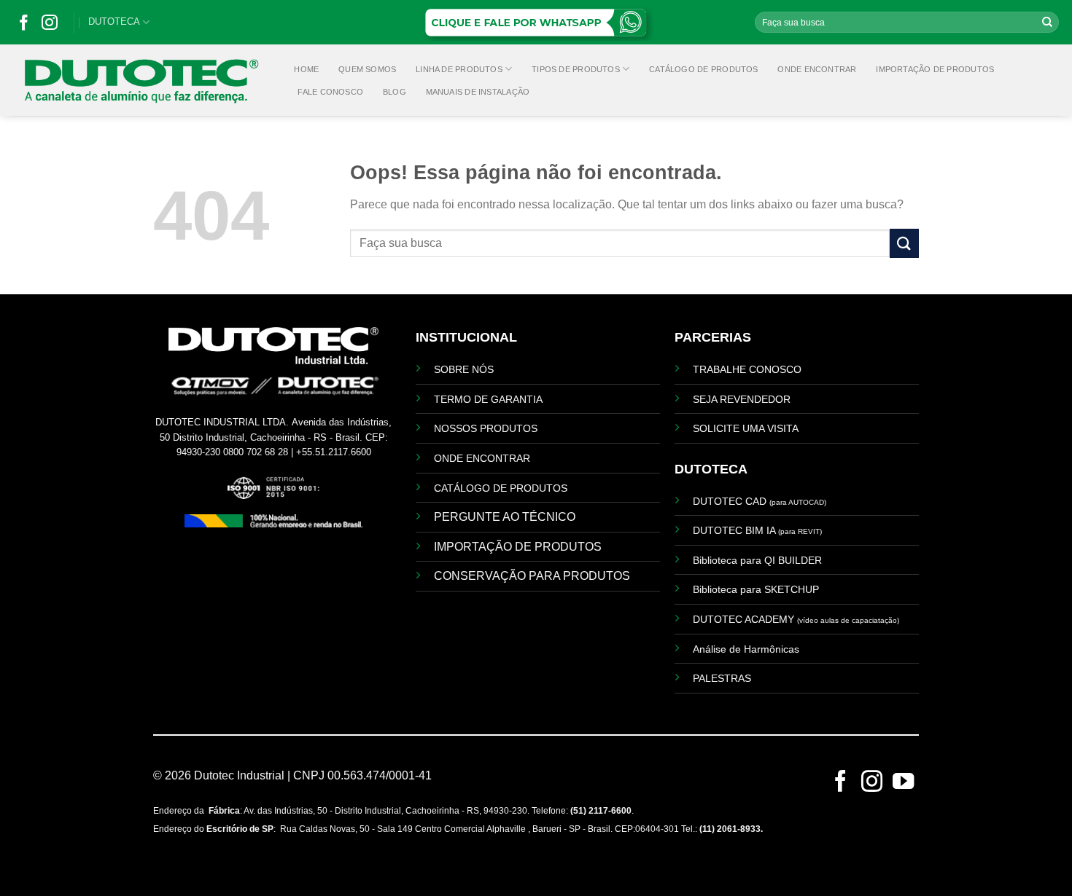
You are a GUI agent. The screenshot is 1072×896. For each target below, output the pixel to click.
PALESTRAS (722, 678)
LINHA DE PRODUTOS (459, 69)
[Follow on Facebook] (24, 26)
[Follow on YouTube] (903, 786)
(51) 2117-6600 (601, 811)
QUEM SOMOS (367, 69)
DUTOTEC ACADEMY (796, 619)
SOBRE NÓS (464, 369)
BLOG (394, 91)
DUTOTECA (114, 21)
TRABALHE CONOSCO (747, 369)
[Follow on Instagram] (49, 26)
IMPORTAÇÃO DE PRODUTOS (935, 69)
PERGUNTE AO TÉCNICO (504, 517)
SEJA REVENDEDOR (742, 399)
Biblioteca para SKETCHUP (756, 589)
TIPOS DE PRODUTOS (576, 69)
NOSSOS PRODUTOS (485, 428)
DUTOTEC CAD (759, 501)
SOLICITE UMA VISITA (746, 428)
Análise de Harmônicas (746, 649)
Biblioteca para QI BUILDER (757, 560)
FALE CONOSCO (330, 91)
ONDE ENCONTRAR (816, 69)
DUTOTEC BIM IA (757, 530)
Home (306, 69)
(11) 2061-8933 (730, 829)
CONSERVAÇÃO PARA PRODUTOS (532, 576)
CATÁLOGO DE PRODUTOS (703, 69)
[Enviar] (1047, 23)
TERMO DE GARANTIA (488, 399)
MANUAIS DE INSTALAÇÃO (478, 91)
